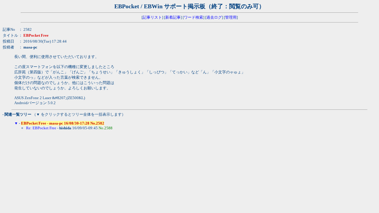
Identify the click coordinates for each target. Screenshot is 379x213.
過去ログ (214, 17)
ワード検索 (193, 17)
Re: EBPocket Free (41, 128)
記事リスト (152, 17)
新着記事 (173, 17)
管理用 (231, 17)
